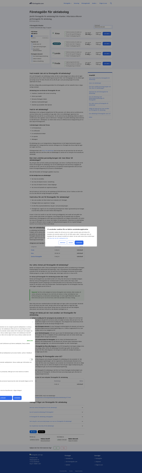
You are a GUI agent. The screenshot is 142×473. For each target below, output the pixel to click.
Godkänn (79, 242)
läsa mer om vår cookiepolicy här (59, 238)
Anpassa (62, 242)
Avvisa (71, 242)
